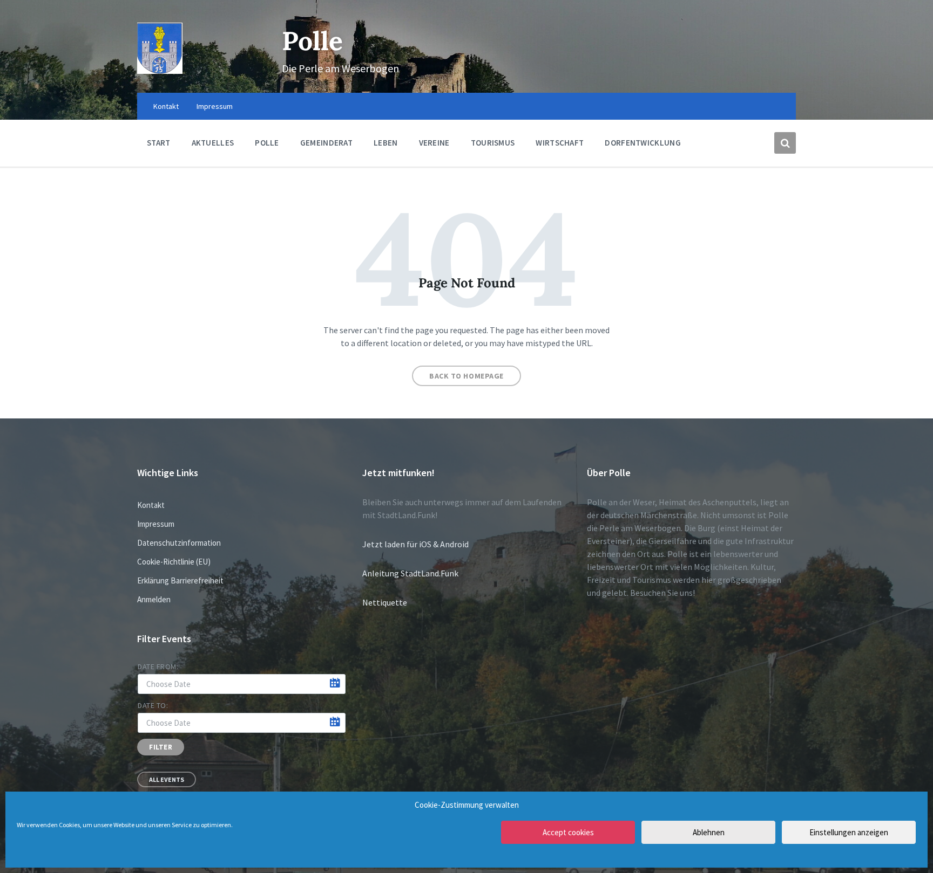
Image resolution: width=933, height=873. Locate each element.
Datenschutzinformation (179, 543)
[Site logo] (159, 70)
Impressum (155, 524)
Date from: (158, 666)
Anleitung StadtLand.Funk (410, 573)
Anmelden (154, 599)
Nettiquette (384, 602)
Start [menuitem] (159, 143)
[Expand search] (785, 143)
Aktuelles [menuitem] (213, 143)
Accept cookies (568, 832)
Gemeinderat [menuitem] (326, 143)
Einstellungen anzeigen (848, 832)
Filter (160, 747)
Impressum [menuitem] (215, 106)
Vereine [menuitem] (434, 143)
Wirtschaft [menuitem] (560, 143)
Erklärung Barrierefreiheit (180, 580)
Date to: (153, 705)
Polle (312, 40)
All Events (166, 779)
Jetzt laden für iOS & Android (415, 544)
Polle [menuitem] (267, 143)
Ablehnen (709, 832)
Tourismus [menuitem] (493, 143)
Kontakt (151, 505)
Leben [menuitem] (386, 143)
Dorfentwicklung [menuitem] (643, 143)
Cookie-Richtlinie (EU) (174, 561)
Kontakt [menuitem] (166, 106)
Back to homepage (466, 376)
